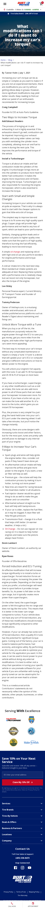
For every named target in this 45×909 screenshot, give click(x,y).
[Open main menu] (5, 4)
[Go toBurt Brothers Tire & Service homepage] (24, 3)
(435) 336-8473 (23, 858)
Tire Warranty (22, 895)
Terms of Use (21, 892)
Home (3, 60)
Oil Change (10, 528)
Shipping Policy (34, 892)
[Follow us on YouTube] (30, 868)
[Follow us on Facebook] (16, 868)
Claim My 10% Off (21, 782)
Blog (10, 60)
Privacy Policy (32, 790)
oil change (15, 251)
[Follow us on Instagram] (22, 868)
